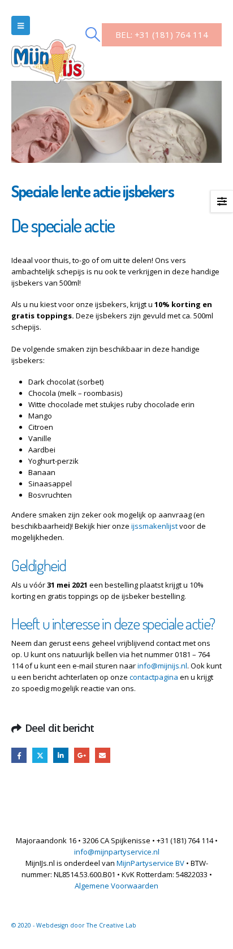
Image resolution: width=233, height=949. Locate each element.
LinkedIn (60, 755)
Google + (81, 755)
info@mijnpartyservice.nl (116, 852)
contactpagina (154, 677)
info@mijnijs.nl (162, 666)
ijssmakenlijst (154, 526)
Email (102, 755)
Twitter (40, 755)
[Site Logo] (47, 49)
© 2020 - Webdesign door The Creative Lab (73, 925)
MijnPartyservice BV (150, 863)
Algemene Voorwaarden (116, 886)
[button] (20, 25)
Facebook (19, 755)
